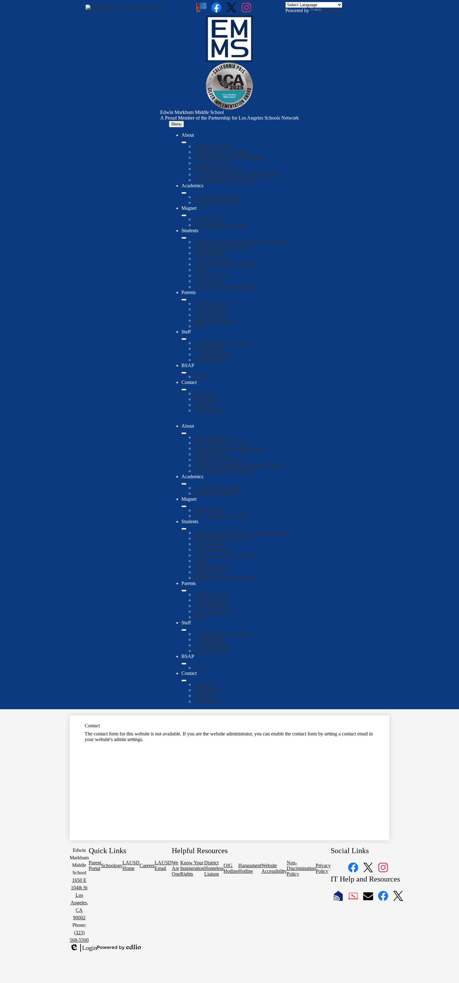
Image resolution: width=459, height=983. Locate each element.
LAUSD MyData (211, 354)
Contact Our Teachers (215, 202)
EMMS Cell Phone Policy (219, 168)
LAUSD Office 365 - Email (221, 343)
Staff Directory (208, 410)
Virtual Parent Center (214, 320)
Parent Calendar (209, 309)
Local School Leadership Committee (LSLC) (238, 174)
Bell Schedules (208, 253)
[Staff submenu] (183, 339)
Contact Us (205, 393)
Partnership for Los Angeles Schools (230, 157)
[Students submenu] (183, 238)
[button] (183, 433)
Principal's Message (213, 146)
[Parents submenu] (183, 300)
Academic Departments (217, 196)
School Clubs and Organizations (226, 264)
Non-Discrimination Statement (224, 180)
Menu (176, 124)
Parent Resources (211, 314)
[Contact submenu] (183, 390)
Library (201, 270)
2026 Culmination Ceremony (222, 247)
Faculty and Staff (211, 163)
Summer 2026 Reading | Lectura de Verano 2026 (242, 241)
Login (83, 948)
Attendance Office (212, 303)
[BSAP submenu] (183, 373)
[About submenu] (183, 142)
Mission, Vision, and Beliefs (221, 152)
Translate (332, 10)
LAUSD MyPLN (211, 359)
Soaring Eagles (209, 281)
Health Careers (208, 219)
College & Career (211, 275)
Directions (204, 404)
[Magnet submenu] (183, 215)
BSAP (200, 376)
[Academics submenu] (183, 193)
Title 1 (200, 326)
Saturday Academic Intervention (225, 286)
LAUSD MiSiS (209, 348)
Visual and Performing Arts (221, 225)
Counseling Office (212, 258)
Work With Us (208, 399)
